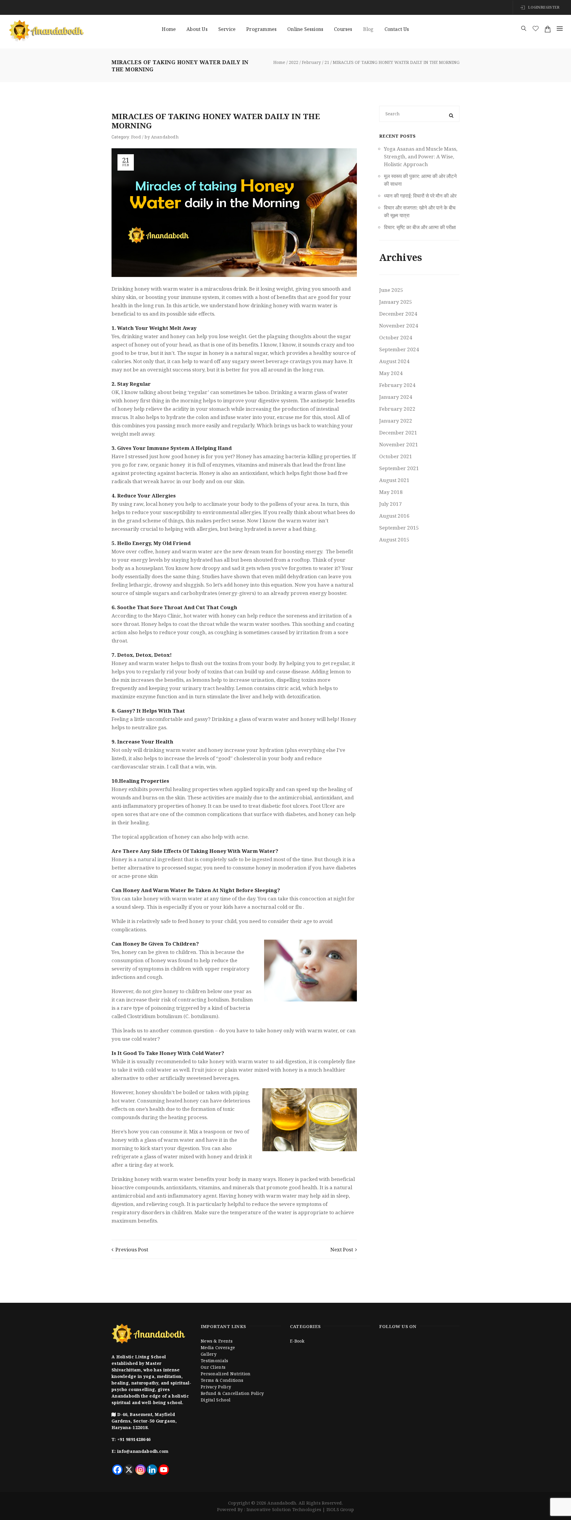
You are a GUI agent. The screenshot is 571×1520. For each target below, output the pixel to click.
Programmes (261, 29)
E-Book (297, 1341)
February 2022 (397, 408)
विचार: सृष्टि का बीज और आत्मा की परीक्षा (420, 227)
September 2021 (399, 468)
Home (169, 29)
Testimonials (214, 1360)
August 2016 (394, 515)
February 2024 (397, 385)
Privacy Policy (216, 1387)
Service (227, 29)
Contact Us (397, 29)
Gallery (209, 1354)
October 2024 (395, 337)
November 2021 (398, 444)
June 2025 (391, 289)
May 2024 (391, 373)
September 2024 (399, 349)
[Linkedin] (152, 1469)
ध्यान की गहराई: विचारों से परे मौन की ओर (420, 195)
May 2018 (391, 492)
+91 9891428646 (133, 1439)
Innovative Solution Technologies (284, 1509)
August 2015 (394, 539)
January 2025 (395, 301)
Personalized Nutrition (226, 1373)
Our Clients (213, 1367)
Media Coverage (218, 1347)
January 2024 (395, 396)
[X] (129, 1469)
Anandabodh (165, 137)
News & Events (217, 1341)
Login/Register (543, 7)
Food (136, 137)
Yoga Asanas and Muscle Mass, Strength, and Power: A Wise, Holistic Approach (420, 156)
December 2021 (398, 432)
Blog (368, 29)
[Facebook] (117, 1469)
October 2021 (395, 456)
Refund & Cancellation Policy (232, 1393)
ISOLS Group (340, 1509)
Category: (121, 137)
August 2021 (394, 480)
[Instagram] (140, 1469)
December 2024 (398, 313)
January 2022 (395, 420)
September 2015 (399, 527)
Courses (343, 29)
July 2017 (390, 503)
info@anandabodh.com (143, 1451)
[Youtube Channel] (164, 1469)
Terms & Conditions (222, 1380)
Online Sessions (305, 29)
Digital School (215, 1400)
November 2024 (398, 325)
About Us (197, 29)
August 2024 (394, 361)
